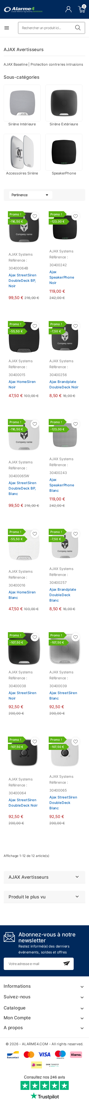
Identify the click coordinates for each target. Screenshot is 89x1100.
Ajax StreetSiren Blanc (63, 695)
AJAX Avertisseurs (29, 877)
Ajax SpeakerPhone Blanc (61, 485)
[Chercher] (78, 27)
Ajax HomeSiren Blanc (22, 595)
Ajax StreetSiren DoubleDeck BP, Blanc (23, 488)
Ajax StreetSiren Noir (23, 695)
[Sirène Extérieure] (64, 103)
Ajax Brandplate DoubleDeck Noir (64, 384)
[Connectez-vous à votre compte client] (68, 9)
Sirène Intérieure (22, 124)
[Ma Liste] (35, 216)
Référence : (18, 260)
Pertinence (31, 195)
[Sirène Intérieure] (22, 103)
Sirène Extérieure (64, 124)
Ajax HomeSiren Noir (22, 384)
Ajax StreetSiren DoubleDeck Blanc (63, 802)
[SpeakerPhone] (64, 152)
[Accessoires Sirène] (22, 152)
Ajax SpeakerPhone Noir (61, 277)
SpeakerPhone (64, 173)
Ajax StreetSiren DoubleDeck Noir (23, 802)
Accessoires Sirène (22, 173)
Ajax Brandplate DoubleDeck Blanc (62, 594)
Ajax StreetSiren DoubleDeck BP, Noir (23, 280)
